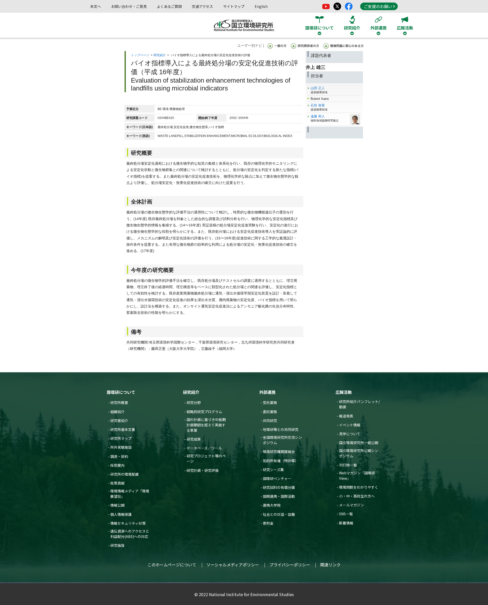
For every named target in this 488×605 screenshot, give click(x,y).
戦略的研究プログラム (204, 411)
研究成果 (194, 439)
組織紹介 (117, 411)
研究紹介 (160, 55)
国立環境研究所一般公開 (358, 442)
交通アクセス (202, 6)
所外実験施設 (121, 447)
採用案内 (117, 465)
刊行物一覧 (348, 465)
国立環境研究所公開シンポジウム (358, 453)
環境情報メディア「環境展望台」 (129, 493)
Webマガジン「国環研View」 (357, 475)
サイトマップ (234, 6)
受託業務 (270, 402)
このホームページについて (171, 565)
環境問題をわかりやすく (358, 487)
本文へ (95, 6)
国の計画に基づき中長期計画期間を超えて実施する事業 (206, 425)
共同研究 (270, 420)
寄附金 (268, 523)
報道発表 (346, 415)
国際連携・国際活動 (279, 496)
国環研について (121, 392)
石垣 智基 (318, 105)
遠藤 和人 (318, 116)
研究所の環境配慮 (124, 474)
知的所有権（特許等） (280, 460)
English (261, 6)
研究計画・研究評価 (203, 470)
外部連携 (267, 392)
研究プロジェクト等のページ (206, 458)
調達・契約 (119, 456)
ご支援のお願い (378, 6)
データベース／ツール (204, 448)
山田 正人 (318, 88)
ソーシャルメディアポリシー (232, 565)
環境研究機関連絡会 (279, 451)
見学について (349, 433)
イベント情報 (349, 424)
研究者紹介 (119, 420)
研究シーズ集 (273, 469)
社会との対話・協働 (279, 514)
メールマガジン (351, 504)
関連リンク (330, 565)
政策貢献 (117, 483)
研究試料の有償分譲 (279, 487)
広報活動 (344, 392)
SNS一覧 (346, 513)
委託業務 (270, 411)
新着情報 (346, 522)
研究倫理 (117, 545)
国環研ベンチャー (277, 478)
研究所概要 (119, 402)
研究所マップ (121, 438)
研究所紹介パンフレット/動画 (359, 404)
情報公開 (117, 505)
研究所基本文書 (122, 429)
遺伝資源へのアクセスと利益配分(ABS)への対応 (129, 534)
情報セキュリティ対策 (128, 523)
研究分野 (194, 402)
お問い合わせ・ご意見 (129, 6)
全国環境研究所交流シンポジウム (282, 440)
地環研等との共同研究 (280, 429)
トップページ (140, 55)
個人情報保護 (121, 514)
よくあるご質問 (169, 6)
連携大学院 (272, 505)
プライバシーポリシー (289, 565)
